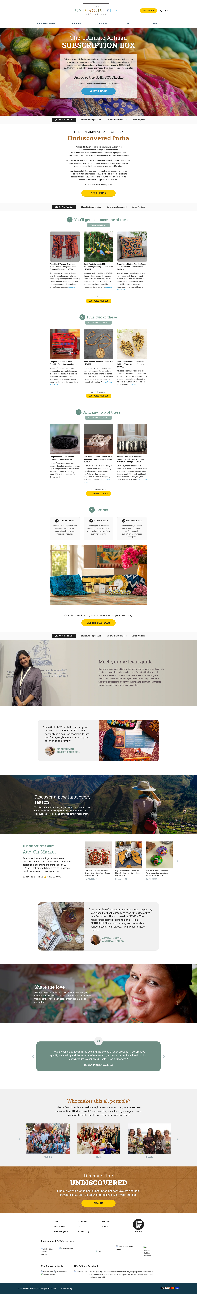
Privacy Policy (66, 1289)
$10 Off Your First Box (64, 120)
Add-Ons (106, 1226)
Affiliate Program (60, 1231)
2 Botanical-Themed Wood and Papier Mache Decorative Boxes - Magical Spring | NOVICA (157, 873)
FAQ (79, 1226)
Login (55, 1221)
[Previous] (80, 861)
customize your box (98, 301)
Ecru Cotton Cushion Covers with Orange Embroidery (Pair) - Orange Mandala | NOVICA (97, 873)
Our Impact (83, 1221)
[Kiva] (98, 1251)
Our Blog (106, 1221)
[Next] (178, 861)
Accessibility (83, 1231)
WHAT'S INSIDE (98, 91)
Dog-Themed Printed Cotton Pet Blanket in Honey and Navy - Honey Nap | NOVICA (127, 873)
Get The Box (148, 11)
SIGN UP (98, 1203)
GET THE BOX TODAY (98, 622)
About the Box (59, 1226)
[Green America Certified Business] (150, 1251)
